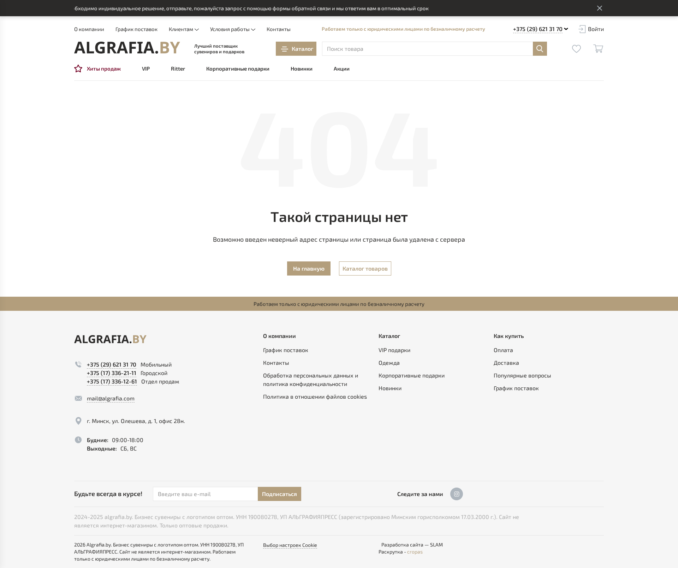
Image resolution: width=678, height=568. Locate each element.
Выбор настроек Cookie (290, 545)
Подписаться (279, 493)
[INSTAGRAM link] (456, 494)
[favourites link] (576, 48)
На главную (309, 268)
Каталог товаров (365, 268)
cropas (415, 552)
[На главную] (127, 48)
